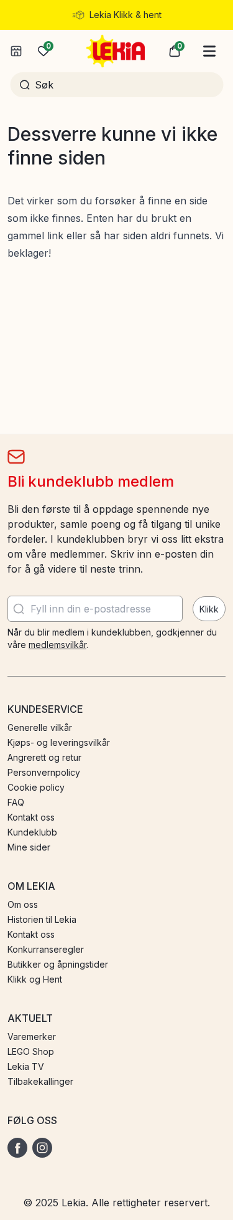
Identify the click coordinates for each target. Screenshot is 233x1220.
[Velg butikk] (16, 51)
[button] (174, 51)
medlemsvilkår (57, 644)
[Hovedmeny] (209, 51)
